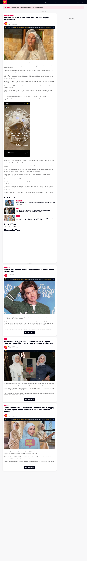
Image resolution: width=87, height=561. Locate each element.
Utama (10, 2)
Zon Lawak (40, 2)
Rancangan (20, 2)
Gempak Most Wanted (30, 2)
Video (15, 2)
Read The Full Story (29, 332)
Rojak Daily (46, 2)
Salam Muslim (54, 2)
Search (82, 2)
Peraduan (61, 2)
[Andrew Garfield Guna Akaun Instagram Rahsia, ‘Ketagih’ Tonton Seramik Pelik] (9, 203)
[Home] (5, 2)
